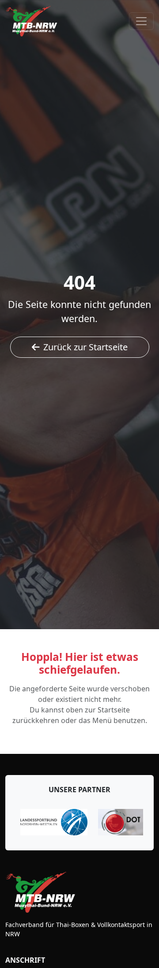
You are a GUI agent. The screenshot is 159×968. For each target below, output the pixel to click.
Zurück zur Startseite (85, 347)
